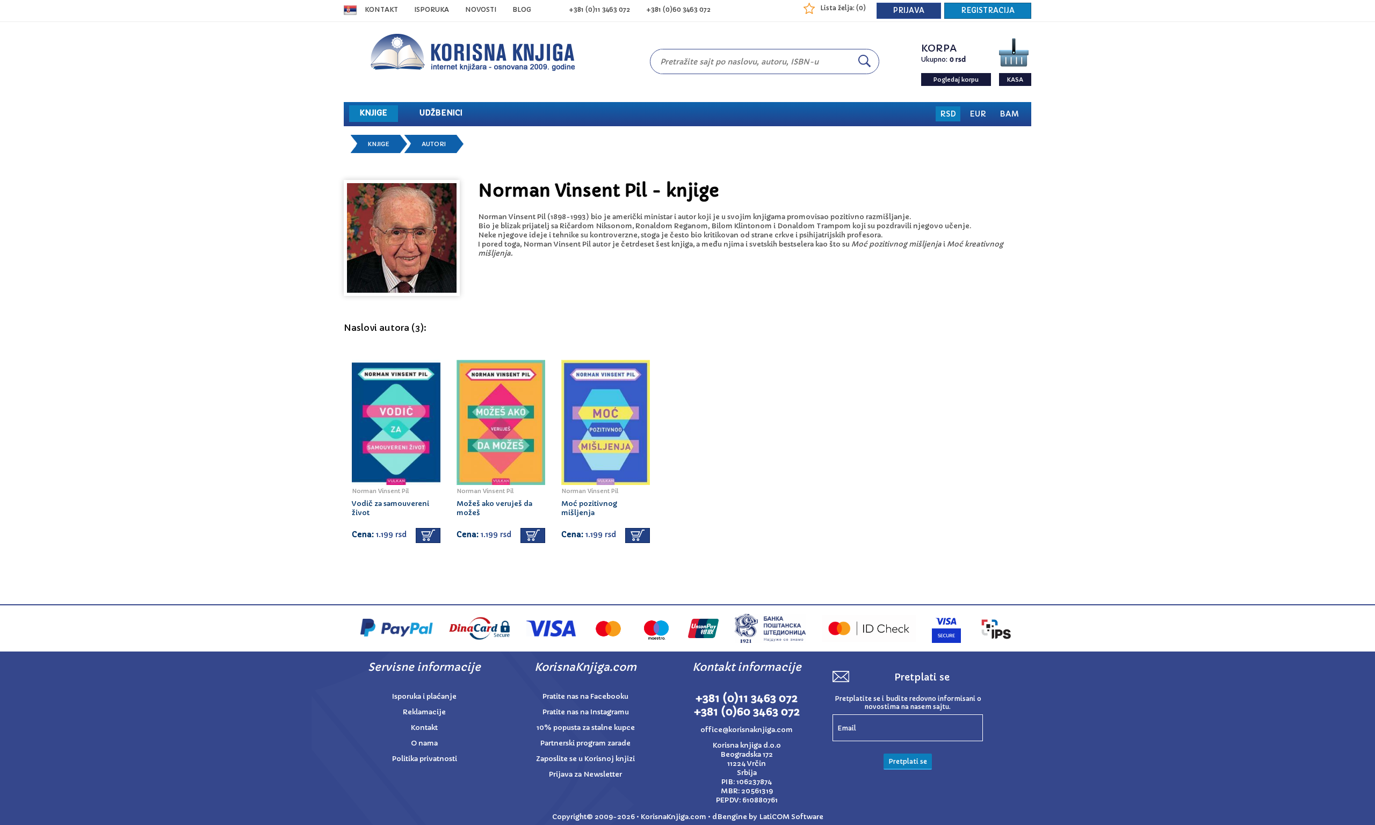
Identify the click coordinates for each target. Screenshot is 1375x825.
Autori (434, 144)
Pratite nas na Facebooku (585, 696)
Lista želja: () (843, 8)
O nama (424, 743)
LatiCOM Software (791, 816)
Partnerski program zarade (585, 743)
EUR (977, 114)
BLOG (521, 9)
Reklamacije (424, 712)
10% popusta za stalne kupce (586, 727)
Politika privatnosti (424, 758)
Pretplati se (907, 761)
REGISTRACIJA (988, 10)
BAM (1009, 114)
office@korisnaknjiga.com (746, 729)
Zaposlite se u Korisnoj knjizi (585, 758)
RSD (948, 114)
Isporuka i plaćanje (424, 696)
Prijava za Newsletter (585, 774)
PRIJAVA (908, 10)
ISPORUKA (431, 9)
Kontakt (381, 9)
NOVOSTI (480, 9)
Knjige (378, 144)
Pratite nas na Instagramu (585, 712)
